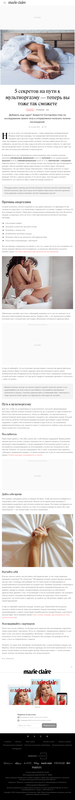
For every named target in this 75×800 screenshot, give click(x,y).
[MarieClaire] (17, 2)
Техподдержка (16, 748)
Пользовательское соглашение (13, 745)
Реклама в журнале (65, 741)
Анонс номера (30, 741)
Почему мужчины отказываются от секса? (25, 455)
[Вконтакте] (34, 736)
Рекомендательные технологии (62, 745)
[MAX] (28, 736)
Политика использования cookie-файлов (37, 745)
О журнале (7, 741)
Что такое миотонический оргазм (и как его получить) (36, 252)
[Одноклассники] (40, 736)
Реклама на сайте (48, 741)
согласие (25, 717)
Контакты (18, 741)
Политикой (24, 720)
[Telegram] (47, 736)
